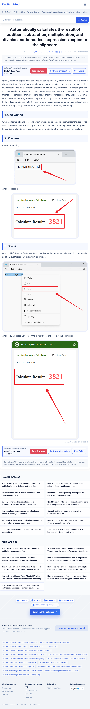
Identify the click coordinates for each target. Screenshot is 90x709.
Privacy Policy (7, 691)
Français (40, 52)
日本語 (56, 52)
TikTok (49, 688)
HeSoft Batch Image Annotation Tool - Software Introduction (59, 666)
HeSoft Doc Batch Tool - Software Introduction (20, 642)
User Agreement (8, 688)
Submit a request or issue (70, 628)
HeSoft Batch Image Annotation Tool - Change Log (21, 675)
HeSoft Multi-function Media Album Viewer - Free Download (24, 654)
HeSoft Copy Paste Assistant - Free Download (19, 662)
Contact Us (29, 694)
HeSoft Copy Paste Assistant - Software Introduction (66, 658)
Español (51, 52)
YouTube (57, 688)
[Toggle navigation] (85, 4)
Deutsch (46, 52)
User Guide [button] (79, 71)
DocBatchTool (11, 4)
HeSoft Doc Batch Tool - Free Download (54, 642)
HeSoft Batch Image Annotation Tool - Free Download (22, 671)
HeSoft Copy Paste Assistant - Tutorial (53, 662)
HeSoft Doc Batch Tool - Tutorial (14, 646)
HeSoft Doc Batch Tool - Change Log (43, 646)
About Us (28, 697)
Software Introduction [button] (60, 71)
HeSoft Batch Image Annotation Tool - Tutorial (61, 671)
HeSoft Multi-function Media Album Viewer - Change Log (23, 658)
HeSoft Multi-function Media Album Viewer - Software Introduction (27, 650)
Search (83, 20)
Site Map (5, 694)
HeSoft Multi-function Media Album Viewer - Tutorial (68, 654)
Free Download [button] (39, 71)
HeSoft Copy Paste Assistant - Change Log (18, 666)
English (35, 52)
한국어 (61, 52)
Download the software (43, 612)
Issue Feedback (31, 691)
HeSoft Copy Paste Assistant (27, 12)
